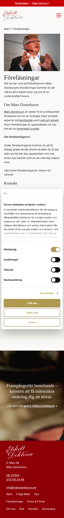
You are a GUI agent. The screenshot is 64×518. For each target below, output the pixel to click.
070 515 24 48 (15, 479)
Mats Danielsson (14, 111)
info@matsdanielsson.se (21, 487)
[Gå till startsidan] (12, 15)
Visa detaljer (47, 293)
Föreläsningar (21, 3)
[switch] (55, 259)
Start (7, 28)
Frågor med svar (40, 3)
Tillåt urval (32, 312)
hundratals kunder (28, 128)
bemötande (26, 120)
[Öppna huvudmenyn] (41, 15)
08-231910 (13, 475)
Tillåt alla (32, 303)
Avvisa (32, 322)
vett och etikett (49, 120)
